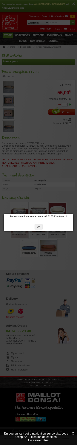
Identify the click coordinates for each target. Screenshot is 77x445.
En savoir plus (38, 440)
